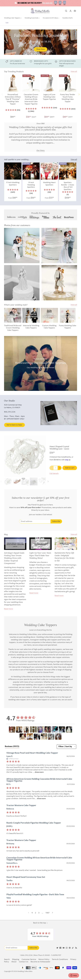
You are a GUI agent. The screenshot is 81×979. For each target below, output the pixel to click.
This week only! (47, 3)
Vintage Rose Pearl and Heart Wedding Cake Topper (32, 753)
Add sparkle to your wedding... (17, 159)
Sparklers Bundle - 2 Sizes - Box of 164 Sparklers (67, 186)
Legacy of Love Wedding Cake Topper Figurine (49, 96)
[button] (12, 110)
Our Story (41, 150)
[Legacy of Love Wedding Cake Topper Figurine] (49, 83)
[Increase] (59, 468)
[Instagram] (66, 948)
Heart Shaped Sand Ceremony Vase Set (25, 877)
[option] (40, 42)
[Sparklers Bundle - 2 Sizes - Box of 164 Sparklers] (67, 171)
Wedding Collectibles (24, 971)
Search (7, 959)
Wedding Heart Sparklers (49, 183)
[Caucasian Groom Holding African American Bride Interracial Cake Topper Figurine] (31, 83)
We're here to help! (14, 425)
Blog (6, 534)
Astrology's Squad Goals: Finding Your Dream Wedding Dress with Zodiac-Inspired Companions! (14, 558)
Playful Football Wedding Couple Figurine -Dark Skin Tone (35, 894)
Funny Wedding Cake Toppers (67, 326)
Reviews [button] (12, 746)
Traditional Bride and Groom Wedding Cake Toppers (12, 327)
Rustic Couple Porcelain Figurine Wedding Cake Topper (33, 823)
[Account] (70, 11)
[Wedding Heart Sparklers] (49, 171)
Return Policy (44, 959)
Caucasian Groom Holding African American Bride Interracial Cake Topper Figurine (31, 99)
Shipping (15, 959)
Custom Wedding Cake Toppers (49, 326)
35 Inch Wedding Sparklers (31, 184)
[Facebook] (60, 948)
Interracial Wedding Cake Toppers (31, 326)
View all (74, 72)
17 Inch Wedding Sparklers (12, 183)
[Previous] (6, 42)
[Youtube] (63, 948)
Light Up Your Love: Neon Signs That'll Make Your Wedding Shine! (40, 555)
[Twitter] (57, 948)
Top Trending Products (14, 71)
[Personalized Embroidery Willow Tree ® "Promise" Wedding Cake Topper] (12, 83)
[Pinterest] (70, 948)
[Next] (75, 42)
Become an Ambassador (40, 962)
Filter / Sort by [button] (65, 746)
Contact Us (23, 962)
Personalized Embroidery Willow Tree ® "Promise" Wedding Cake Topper (13, 99)
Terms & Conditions (60, 959)
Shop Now (40, 49)
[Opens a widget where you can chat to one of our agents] (73, 975)
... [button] (38, 772)
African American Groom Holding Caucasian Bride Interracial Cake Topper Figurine (39, 780)
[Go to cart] (75, 11)
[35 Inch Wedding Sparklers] (31, 171)
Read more (8, 609)
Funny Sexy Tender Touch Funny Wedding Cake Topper (67, 98)
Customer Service (29, 959)
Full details (54, 474)
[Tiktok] (73, 948)
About (13, 962)
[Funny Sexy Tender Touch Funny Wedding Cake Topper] (67, 83)
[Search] (66, 11)
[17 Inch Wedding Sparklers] (12, 171)
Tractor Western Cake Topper (21, 805)
